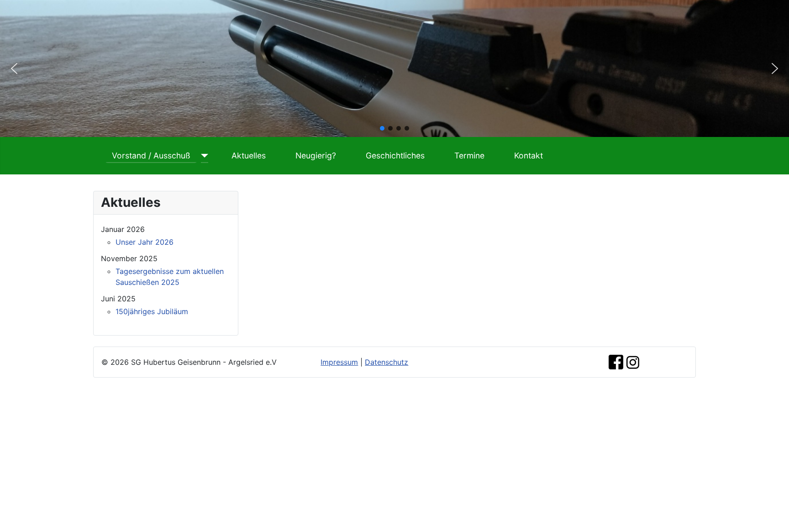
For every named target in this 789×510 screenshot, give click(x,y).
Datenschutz (386, 362)
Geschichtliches (395, 155)
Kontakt (528, 155)
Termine (469, 155)
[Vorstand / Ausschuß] (203, 155)
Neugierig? (315, 155)
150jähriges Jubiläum (152, 311)
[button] (14, 68)
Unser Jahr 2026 (145, 242)
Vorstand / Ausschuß (151, 155)
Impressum (339, 362)
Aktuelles (248, 155)
